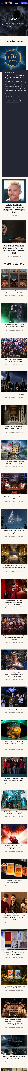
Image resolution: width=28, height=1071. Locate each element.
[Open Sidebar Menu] (2, 3)
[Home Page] (8, 3)
